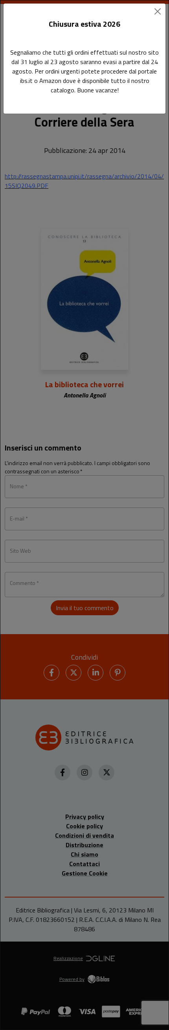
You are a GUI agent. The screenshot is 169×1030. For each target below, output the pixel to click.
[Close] (157, 11)
